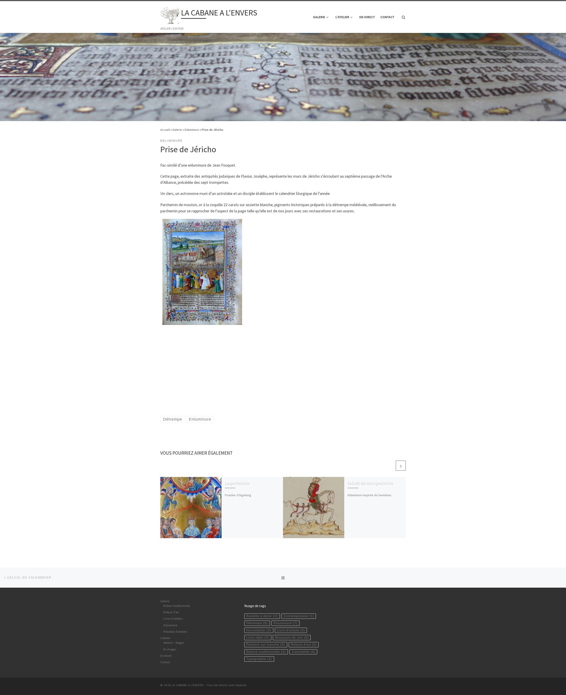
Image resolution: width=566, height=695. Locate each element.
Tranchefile (303, 651)
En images (169, 649)
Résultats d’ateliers (175, 632)
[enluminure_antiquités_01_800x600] (202, 271)
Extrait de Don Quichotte (370, 483)
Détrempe (257, 623)
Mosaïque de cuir (292, 637)
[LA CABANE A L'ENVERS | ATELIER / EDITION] (170, 14)
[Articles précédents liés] (390, 466)
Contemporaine (299, 616)
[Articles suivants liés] (401, 466)
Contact (165, 662)
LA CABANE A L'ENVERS (188, 685)
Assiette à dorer (262, 616)
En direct (165, 656)
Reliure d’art (171, 612)
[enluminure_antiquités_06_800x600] (363, 258)
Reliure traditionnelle (176, 606)
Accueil (165, 130)
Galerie (177, 130)
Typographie (259, 659)
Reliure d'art (304, 644)
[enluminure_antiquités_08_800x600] (283, 258)
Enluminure (192, 130)
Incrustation (258, 630)
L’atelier (165, 638)
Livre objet (257, 637)
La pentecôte (237, 483)
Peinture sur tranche (265, 644)
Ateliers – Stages (173, 643)
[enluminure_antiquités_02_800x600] (363, 339)
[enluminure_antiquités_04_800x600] (202, 366)
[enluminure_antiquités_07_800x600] (283, 339)
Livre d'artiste (291, 630)
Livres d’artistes (172, 619)
